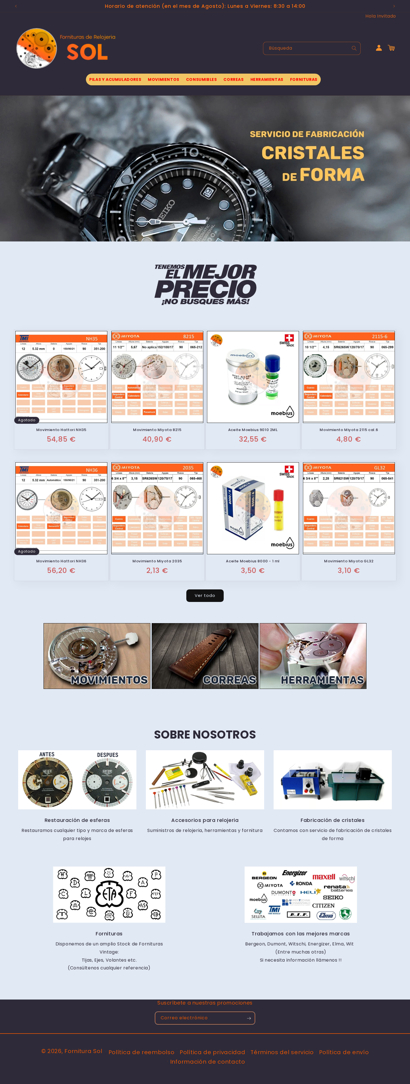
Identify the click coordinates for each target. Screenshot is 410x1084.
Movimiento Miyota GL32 (348, 561)
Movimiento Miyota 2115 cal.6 (349, 430)
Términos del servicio (282, 1052)
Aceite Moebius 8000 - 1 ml (253, 561)
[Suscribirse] (249, 1018)
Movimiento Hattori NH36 (61, 561)
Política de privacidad (212, 1052)
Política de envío (344, 1052)
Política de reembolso (141, 1052)
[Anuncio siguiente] (394, 6)
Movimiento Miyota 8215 (157, 430)
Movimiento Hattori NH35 (61, 430)
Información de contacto (207, 1061)
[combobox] (311, 48)
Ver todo (205, 596)
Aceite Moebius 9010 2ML (253, 430)
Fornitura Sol (83, 1051)
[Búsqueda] (354, 48)
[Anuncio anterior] (16, 6)
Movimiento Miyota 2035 (157, 561)
